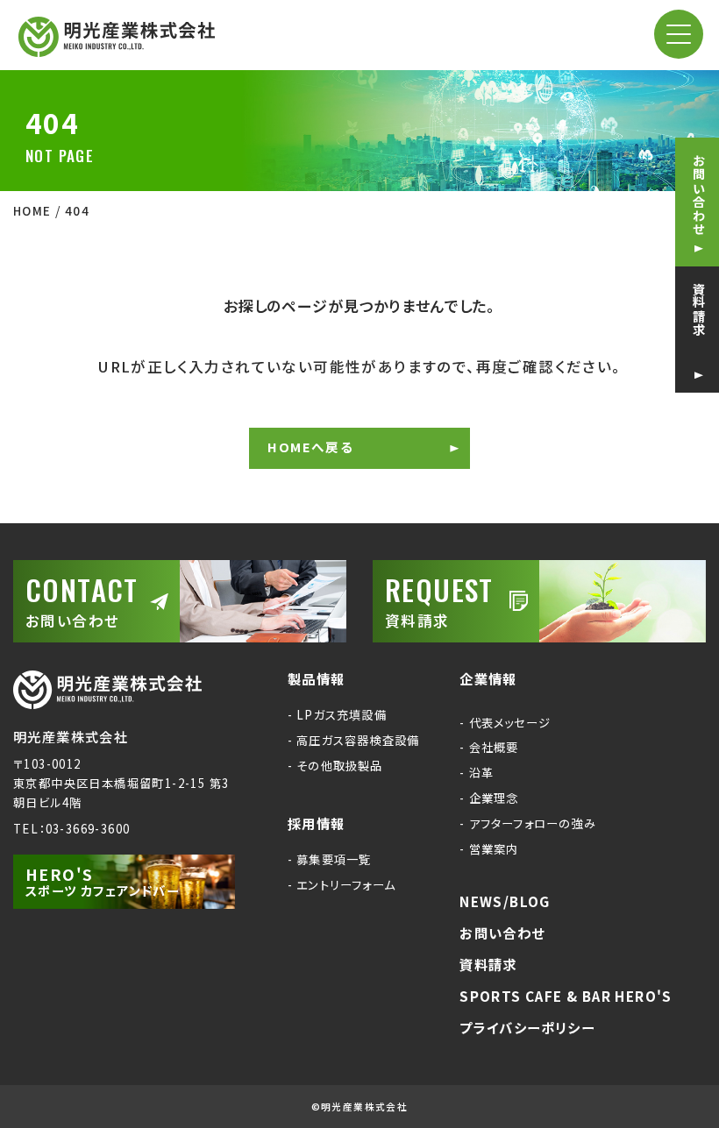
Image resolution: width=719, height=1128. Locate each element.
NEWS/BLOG (505, 902)
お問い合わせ (699, 194)
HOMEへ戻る (310, 446)
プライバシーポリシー (526, 1028)
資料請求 (699, 309)
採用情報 (316, 824)
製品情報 (316, 679)
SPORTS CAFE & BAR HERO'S (566, 996)
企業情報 (488, 679)
